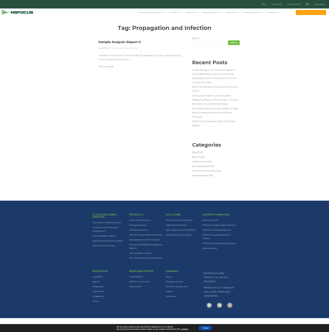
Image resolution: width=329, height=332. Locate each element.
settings (184, 329)
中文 (307, 4)
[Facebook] (209, 305)
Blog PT (196, 157)
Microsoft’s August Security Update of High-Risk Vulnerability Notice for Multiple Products (215, 112)
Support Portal (293, 4)
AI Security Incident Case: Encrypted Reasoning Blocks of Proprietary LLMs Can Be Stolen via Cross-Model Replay (215, 99)
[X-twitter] (229, 305)
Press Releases (200, 175)
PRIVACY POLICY (213, 287)
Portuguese (319, 4)
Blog (264, 4)
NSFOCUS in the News (204, 171)
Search (196, 38)
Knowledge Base (201, 166)
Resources (230, 12)
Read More (104, 66)
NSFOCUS (106, 48)
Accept (205, 328)
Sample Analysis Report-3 (119, 42)
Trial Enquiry (276, 4)
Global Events (199, 161)
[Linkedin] (219, 305)
